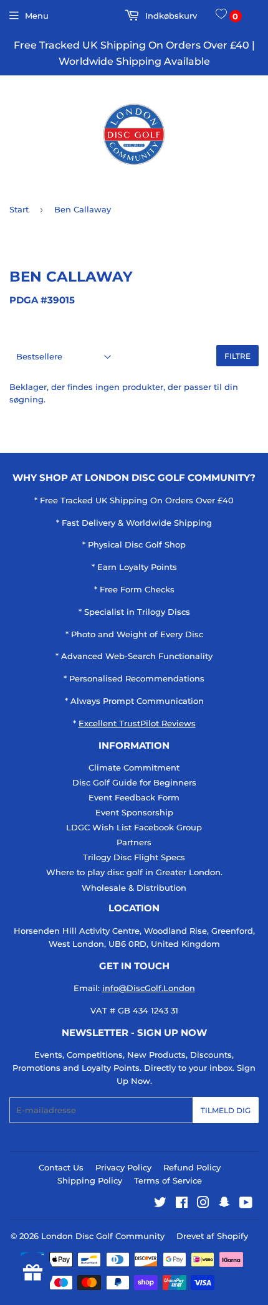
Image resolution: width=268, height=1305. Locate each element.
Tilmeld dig (226, 1110)
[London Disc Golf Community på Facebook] (181, 1204)
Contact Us (61, 1167)
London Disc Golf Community (103, 1236)
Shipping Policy (89, 1180)
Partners (134, 842)
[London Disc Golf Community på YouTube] (245, 1204)
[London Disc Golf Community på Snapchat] (224, 1204)
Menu (37, 16)
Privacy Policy (123, 1167)
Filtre (237, 356)
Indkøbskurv (170, 16)
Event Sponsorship (134, 812)
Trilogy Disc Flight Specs (134, 857)
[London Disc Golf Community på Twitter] (160, 1204)
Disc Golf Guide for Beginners (134, 782)
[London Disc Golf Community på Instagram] (203, 1204)
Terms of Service (168, 1180)
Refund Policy (192, 1167)
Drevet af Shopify (212, 1236)
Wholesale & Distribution (134, 888)
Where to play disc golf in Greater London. (134, 872)
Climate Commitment (134, 767)
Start (19, 209)
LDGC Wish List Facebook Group (134, 827)
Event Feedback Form (134, 797)
